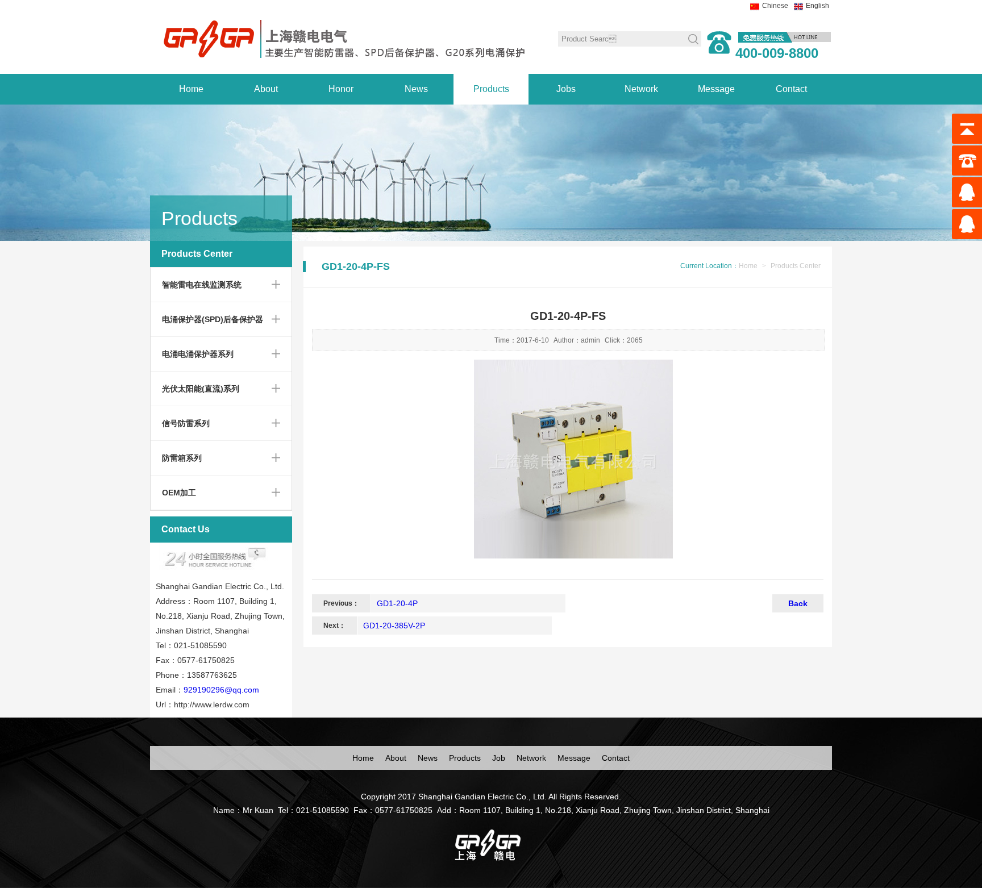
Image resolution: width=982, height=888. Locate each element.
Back (798, 603)
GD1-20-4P (397, 603)
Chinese (775, 6)
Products (491, 89)
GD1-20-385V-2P (394, 625)
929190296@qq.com (221, 689)
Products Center (796, 266)
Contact (791, 89)
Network (641, 89)
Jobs (566, 89)
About (266, 89)
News (416, 89)
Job (498, 757)
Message (716, 89)
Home (191, 89)
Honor (340, 89)
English (817, 6)
